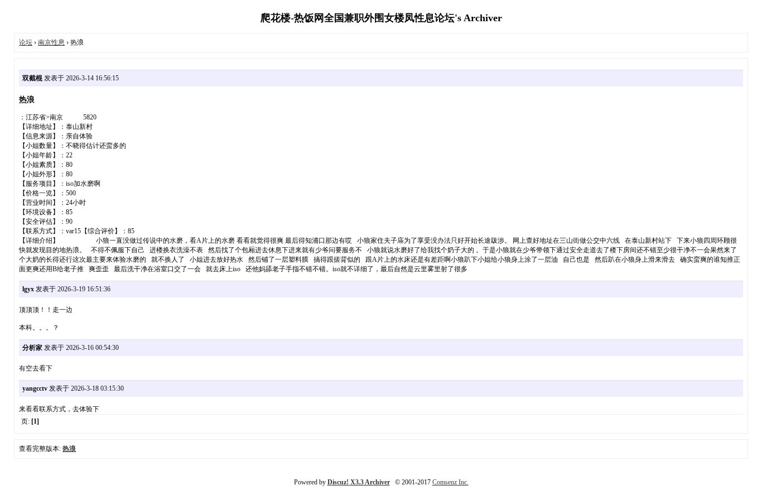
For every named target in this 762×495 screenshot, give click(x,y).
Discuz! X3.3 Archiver (358, 482)
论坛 (25, 42)
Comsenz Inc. (450, 482)
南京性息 (51, 42)
